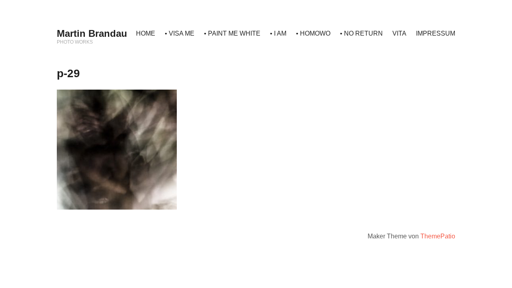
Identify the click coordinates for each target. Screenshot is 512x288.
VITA (399, 33)
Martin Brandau (92, 33)
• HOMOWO (313, 33)
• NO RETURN (361, 33)
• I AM (278, 33)
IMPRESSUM (435, 33)
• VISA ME (179, 33)
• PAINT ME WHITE (232, 33)
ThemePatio (437, 236)
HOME (145, 33)
